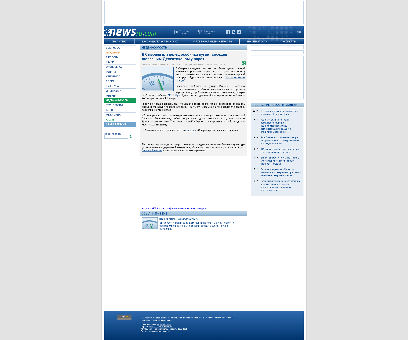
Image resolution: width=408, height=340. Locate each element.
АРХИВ (110, 119)
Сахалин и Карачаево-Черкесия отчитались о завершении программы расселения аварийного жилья (281, 172)
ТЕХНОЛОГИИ (114, 105)
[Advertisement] (204, 12)
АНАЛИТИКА (119, 41)
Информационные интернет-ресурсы (186, 208)
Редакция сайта (164, 324)
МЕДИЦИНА (113, 114)
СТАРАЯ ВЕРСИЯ (116, 124)
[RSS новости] (233, 32)
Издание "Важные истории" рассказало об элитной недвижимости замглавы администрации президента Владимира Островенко (276, 125)
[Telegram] (239, 32)
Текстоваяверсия (184, 32)
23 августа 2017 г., (188, 219)
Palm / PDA (154, 327)
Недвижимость (154, 47)
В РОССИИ (112, 57)
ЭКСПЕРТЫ (289, 41)
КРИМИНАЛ (113, 76)
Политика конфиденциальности (155, 331)
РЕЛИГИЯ (111, 71)
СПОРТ (110, 81)
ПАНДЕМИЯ (113, 52)
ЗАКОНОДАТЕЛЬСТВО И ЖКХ (160, 41)
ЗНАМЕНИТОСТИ (257, 41)
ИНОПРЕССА (113, 90)
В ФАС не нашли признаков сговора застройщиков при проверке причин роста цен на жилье (280, 140)
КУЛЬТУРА (112, 86)
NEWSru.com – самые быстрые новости (159, 329)
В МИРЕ (110, 62)
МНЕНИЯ (111, 95)
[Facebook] (228, 32)
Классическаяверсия (210, 32)
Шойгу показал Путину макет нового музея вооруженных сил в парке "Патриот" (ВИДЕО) (280, 160)
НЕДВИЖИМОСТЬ (117, 100)
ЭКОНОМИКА (114, 66)
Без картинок (166, 327)
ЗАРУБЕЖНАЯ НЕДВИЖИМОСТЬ (212, 41)
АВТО (109, 110)
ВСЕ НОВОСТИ (115, 47)
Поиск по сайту (112, 133)
